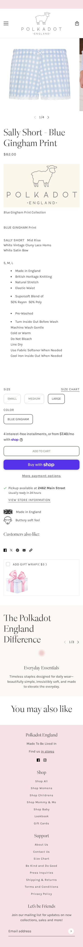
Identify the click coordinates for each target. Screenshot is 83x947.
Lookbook (42, 816)
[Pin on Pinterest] (17, 550)
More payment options (41, 476)
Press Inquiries (41, 872)
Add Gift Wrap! (30, 564)
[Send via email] (24, 550)
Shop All (41, 781)
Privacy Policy (41, 893)
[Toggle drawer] (6, 23)
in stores (47, 751)
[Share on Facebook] (5, 550)
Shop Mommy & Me (41, 802)
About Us (41, 844)
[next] (48, 117)
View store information (29, 500)
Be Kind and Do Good (41, 865)
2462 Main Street (51, 488)
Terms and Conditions (41, 886)
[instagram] (45, 760)
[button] (30, 550)
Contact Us (41, 851)
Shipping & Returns (41, 879)
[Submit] (71, 931)
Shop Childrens (41, 795)
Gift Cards (41, 823)
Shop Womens (41, 788)
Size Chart (41, 858)
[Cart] (77, 23)
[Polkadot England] (41, 23)
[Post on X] (11, 550)
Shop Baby (42, 809)
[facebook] (38, 760)
